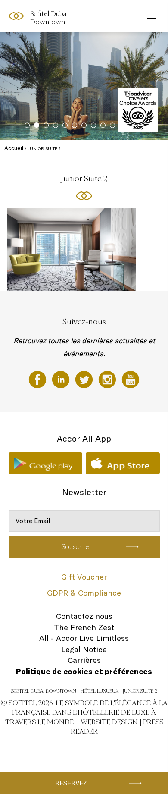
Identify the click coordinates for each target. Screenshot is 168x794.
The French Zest (84, 627)
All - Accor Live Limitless (84, 638)
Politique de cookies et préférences (84, 671)
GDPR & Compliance (84, 593)
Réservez (71, 783)
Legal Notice (84, 649)
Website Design (109, 721)
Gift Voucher (84, 577)
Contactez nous (84, 616)
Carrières (84, 660)
